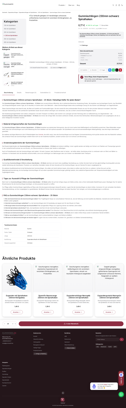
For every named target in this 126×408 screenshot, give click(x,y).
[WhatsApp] (63, 393)
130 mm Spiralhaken (10, 25)
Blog (78, 5)
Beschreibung (8, 92)
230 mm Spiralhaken (43, 12)
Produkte (62, 5)
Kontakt (35, 336)
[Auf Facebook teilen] (109, 70)
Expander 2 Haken (6, 377)
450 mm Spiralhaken (10, 42)
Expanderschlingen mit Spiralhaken (28, 12)
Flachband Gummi (6, 382)
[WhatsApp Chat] (121, 394)
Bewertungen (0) (30, 92)
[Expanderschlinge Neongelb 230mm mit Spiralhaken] (78, 290)
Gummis (40, 134)
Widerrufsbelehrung (69, 345)
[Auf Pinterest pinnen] (120, 70)
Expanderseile (5, 380)
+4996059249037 (6, 341)
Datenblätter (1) (45, 92)
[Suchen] (113, 5)
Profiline (4, 371)
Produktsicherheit (60, 92)
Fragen (103, 70)
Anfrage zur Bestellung (41, 353)
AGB (65, 336)
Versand (104, 28)
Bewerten (94, 70)
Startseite (4, 12)
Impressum (67, 342)
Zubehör (4, 385)
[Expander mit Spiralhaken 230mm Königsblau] (16, 290)
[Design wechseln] (122, 5)
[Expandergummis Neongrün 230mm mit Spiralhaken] (109, 290)
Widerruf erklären (71, 348)
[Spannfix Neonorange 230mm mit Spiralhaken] (47, 290)
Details (19, 92)
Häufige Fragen (37, 347)
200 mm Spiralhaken (10, 32)
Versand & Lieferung (38, 339)
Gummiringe (5, 374)
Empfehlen (85, 70)
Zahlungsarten (36, 342)
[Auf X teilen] (116, 70)
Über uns (71, 5)
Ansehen (16, 312)
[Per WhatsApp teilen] (113, 70)
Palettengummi (6, 365)
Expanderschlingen (13, 12)
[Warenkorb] (119, 5)
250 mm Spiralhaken (10, 39)
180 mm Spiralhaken (10, 28)
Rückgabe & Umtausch (39, 345)
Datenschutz (67, 339)
